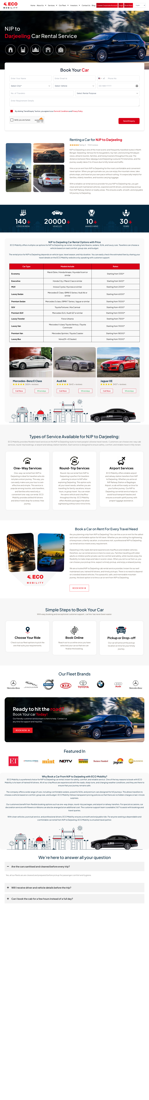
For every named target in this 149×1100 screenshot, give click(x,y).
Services (51, 5)
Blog (93, 5)
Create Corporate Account (107, 5)
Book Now (128, 5)
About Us (40, 5)
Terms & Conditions (61, 111)
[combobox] (101, 78)
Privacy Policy (77, 111)
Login (121, 5)
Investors (73, 5)
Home (32, 5)
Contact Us (86, 5)
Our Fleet (62, 5)
